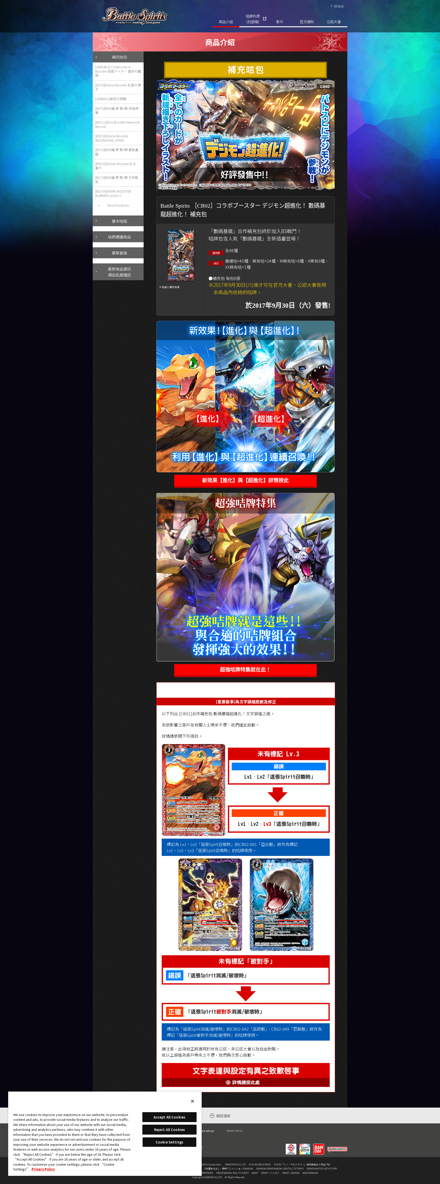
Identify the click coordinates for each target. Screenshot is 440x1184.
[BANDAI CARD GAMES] (291, 1146)
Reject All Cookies (169, 1129)
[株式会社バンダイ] (318, 1146)
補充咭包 (119, 57)
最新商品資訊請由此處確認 (119, 271)
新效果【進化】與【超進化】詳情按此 (245, 480)
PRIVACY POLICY (234, 1130)
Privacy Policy (43, 1169)
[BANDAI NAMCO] (337, 1146)
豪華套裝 (119, 252)
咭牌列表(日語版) (253, 18)
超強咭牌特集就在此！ (245, 669)
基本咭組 (119, 221)
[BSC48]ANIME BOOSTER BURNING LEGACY (113, 193)
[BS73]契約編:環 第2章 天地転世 (117, 179)
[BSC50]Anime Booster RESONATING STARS (111, 138)
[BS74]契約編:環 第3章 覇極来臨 (117, 151)
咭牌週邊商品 (119, 236)
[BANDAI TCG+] (304, 1146)
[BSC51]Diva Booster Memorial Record (117, 124)
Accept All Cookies (169, 1117)
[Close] (192, 1101)
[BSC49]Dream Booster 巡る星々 (115, 165)
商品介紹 (226, 21)
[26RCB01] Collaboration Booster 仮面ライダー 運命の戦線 (118, 71)
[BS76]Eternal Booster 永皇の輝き (118, 87)
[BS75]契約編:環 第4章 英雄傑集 (117, 110)
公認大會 (334, 21)
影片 (279, 21)
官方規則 (307, 21)
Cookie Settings (206, 1130)
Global (338, 6)
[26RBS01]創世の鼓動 (111, 98)
